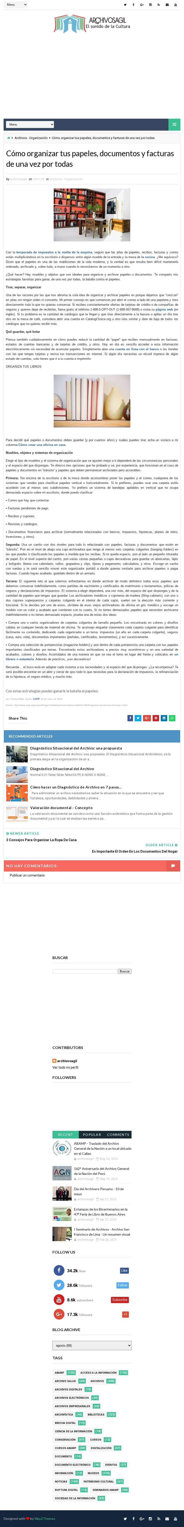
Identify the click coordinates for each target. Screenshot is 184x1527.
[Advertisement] (92, 80)
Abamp (59, 1372)
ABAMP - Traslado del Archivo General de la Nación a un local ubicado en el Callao (103, 1148)
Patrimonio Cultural (99, 1481)
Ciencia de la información (73, 1431)
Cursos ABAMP (65, 1448)
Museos (93, 1473)
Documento (63, 1456)
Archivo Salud (65, 1381)
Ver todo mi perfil (65, 1067)
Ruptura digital (66, 1490)
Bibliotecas (96, 1414)
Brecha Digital (65, 1423)
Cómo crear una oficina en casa (41, 445)
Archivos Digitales (68, 1389)
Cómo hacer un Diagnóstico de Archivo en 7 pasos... (75, 787)
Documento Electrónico (73, 1464)
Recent (65, 1135)
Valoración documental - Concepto (61, 807)
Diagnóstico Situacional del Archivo (62, 768)
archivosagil (67, 1061)
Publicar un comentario (27, 875)
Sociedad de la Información (75, 1498)
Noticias (61, 1481)
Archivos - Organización (31, 138)
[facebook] (133, 4)
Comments (118, 1135)
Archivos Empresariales (72, 1406)
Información (64, 1473)
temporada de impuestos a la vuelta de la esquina (54, 252)
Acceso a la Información (98, 1372)
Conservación (65, 1439)
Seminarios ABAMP (105, 1490)
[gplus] (142, 4)
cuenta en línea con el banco (137, 349)
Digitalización (101, 1448)
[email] (167, 4)
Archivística (64, 1414)
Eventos (111, 1464)
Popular (92, 1135)
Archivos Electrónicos (72, 1397)
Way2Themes (44, 1518)
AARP (36, 699)
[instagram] (150, 4)
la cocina (148, 257)
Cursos (95, 1439)
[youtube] (175, 4)
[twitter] (125, 4)
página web (164, 309)
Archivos (97, 1381)
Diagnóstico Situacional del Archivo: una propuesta (76, 748)
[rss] (158, 4)
